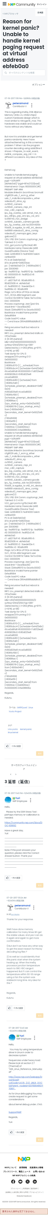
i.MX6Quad (22, 707)
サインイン (42, 4)
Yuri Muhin (15, 914)
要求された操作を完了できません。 (19, 1211)
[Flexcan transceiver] (15, 774)
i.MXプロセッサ (11, 13)
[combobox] (24, 73)
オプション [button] (37, 84)
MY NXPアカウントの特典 (24, 1175)
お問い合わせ (39, 1171)
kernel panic (26, 729)
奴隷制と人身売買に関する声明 (17, 1192)
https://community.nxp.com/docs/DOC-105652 (23, 824)
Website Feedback (24, 1196)
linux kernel (13, 732)
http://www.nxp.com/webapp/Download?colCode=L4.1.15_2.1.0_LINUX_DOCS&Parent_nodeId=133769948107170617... (26, 1082)
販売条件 (34, 1188)
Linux (31, 707)
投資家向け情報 (36, 1167)
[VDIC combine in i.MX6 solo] (11, 774)
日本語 (40, 12)
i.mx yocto (13, 729)
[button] (31, 105)
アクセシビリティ (35, 1192)
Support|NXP (15, 1112)
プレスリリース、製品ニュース (16, 1171)
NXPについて (11, 1167)
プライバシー (15, 1188)
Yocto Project (15, 711)
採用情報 (23, 1167)
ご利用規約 (26, 1188)
